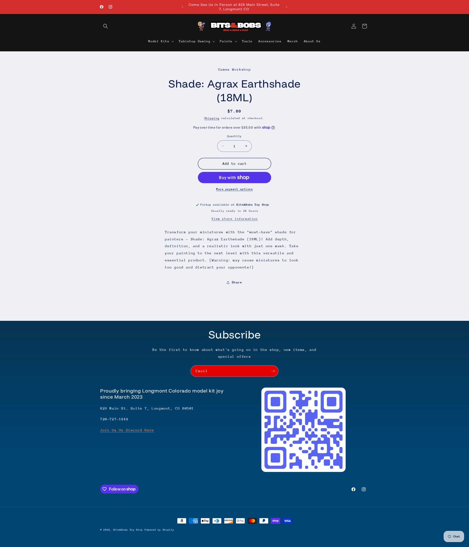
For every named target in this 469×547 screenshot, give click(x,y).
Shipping (212, 118)
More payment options (234, 189)
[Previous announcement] (182, 6)
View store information (235, 219)
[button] (105, 26)
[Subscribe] (272, 371)
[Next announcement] (286, 6)
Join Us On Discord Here (127, 430)
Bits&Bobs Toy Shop (128, 529)
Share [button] (237, 282)
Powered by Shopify (159, 529)
